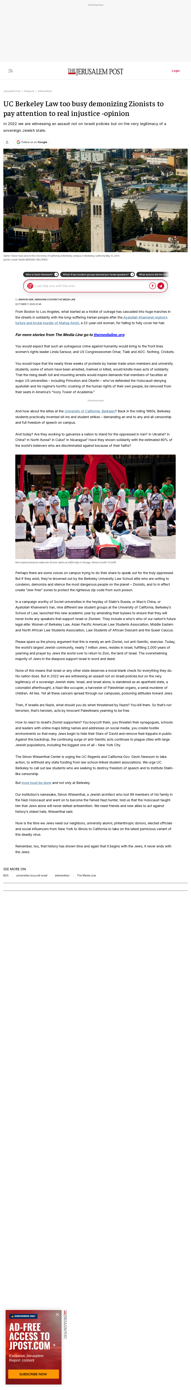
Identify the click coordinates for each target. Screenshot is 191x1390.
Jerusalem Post (12, 91)
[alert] (34, 1347)
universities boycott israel (31, 875)
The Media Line (86, 875)
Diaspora (29, 91)
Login (176, 71)
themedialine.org (109, 335)
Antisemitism (45, 91)
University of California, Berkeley (90, 411)
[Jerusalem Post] (95, 72)
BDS (6, 875)
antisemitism (62, 875)
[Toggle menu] (10, 70)
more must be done (36, 783)
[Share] (7, 142)
